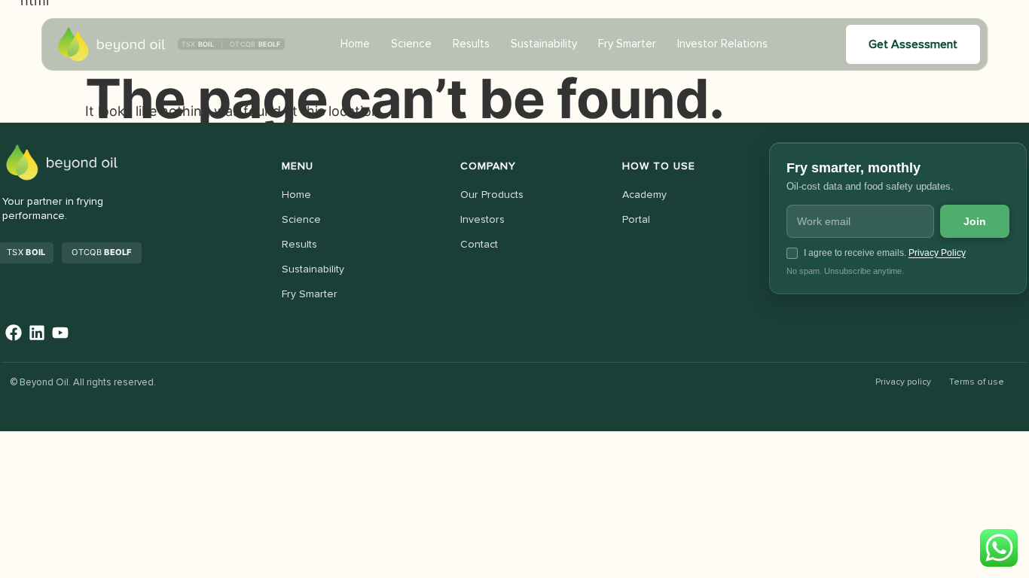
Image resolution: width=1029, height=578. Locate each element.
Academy (644, 195)
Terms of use (976, 382)
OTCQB (101, 252)
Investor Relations (722, 44)
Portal (636, 219)
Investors (482, 219)
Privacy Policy (937, 253)
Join (975, 221)
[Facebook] (14, 333)
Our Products (492, 195)
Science (411, 44)
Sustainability (544, 44)
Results (471, 44)
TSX (26, 252)
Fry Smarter (627, 44)
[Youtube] (60, 333)
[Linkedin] (37, 333)
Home (355, 44)
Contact (479, 244)
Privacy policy (903, 382)
